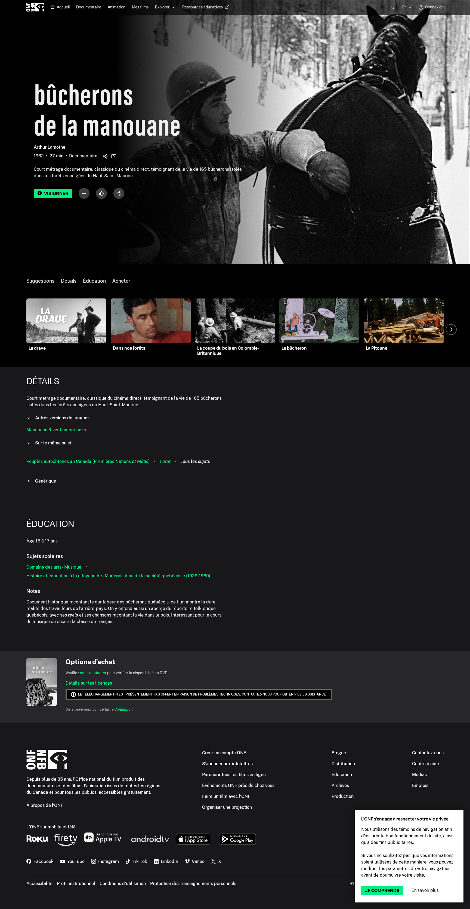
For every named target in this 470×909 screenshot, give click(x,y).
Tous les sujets (195, 461)
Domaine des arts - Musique (53, 567)
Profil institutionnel (76, 883)
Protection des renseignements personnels (193, 883)
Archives (340, 785)
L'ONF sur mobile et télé (51, 826)
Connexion (123, 709)
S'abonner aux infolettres (227, 763)
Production (343, 796)
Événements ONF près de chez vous (238, 785)
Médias (419, 774)
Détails (68, 281)
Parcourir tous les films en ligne (234, 774)
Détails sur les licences (89, 683)
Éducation (94, 281)
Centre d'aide (425, 763)
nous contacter (93, 673)
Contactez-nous (257, 694)
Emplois (420, 785)
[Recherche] (392, 7)
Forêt (165, 461)
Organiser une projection (227, 807)
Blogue (339, 752)
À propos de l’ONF (44, 805)
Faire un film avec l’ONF (226, 796)
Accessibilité (39, 883)
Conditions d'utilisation (123, 883)
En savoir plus (425, 890)
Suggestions (40, 281)
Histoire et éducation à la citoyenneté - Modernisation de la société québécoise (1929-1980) (118, 575)
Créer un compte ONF (224, 752)
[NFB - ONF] (35, 7)
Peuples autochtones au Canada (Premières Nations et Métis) (88, 461)
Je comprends (382, 890)
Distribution (343, 763)
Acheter (121, 281)
